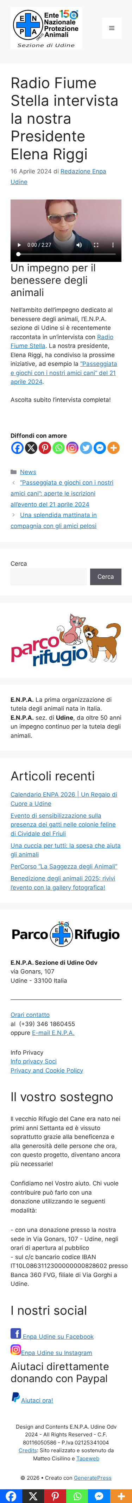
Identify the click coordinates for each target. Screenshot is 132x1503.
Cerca (19, 563)
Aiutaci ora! (37, 1400)
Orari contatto (30, 1014)
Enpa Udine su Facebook (57, 1336)
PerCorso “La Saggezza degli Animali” (64, 866)
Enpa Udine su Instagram (56, 1352)
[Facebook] (17, 448)
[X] (31, 448)
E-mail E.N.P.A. (53, 1032)
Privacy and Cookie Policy (47, 1070)
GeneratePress (93, 1477)
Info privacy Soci (34, 1061)
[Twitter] (86, 448)
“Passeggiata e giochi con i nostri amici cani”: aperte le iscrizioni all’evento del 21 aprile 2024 (62, 493)
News (28, 472)
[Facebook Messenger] (100, 448)
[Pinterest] (45, 448)
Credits (28, 1450)
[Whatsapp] (58, 448)
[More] (113, 448)
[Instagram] (72, 448)
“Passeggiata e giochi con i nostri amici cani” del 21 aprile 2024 (64, 372)
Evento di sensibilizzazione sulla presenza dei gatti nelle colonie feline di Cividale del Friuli (63, 824)
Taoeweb (87, 1458)
